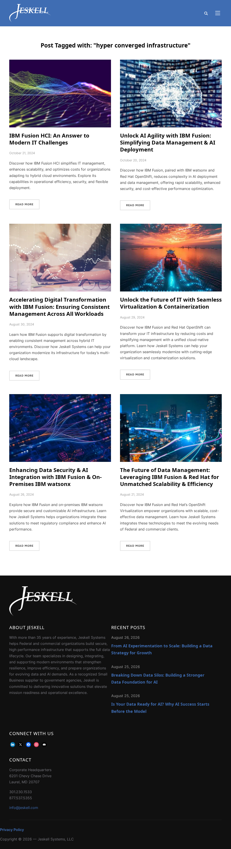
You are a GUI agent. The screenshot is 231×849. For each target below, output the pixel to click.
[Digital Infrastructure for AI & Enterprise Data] (43, 589)
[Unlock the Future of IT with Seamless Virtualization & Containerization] (171, 226)
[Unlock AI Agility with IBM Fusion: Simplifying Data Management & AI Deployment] (171, 62)
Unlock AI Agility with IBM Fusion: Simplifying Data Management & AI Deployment (167, 142)
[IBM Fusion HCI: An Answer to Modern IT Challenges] (60, 62)
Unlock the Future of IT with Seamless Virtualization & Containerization (171, 303)
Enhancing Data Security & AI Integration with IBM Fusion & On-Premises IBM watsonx (55, 477)
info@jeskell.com (23, 807)
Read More (24, 204)
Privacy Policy (12, 829)
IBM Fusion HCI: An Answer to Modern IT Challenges (49, 139)
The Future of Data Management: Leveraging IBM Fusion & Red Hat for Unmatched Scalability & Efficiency (169, 477)
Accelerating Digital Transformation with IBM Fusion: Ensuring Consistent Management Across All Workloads (59, 306)
